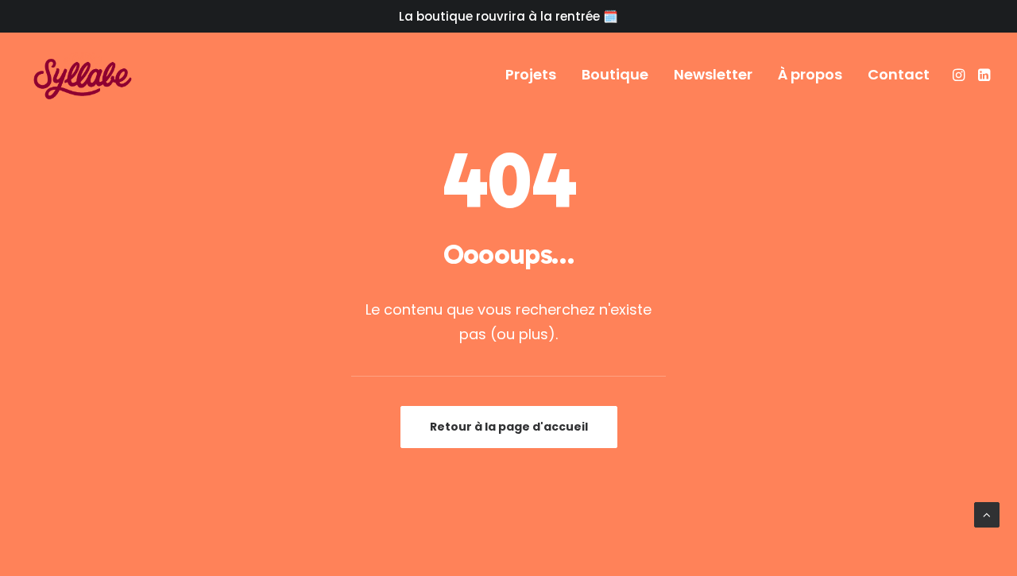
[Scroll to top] (987, 513)
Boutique (615, 74)
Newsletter (713, 74)
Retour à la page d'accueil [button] (509, 427)
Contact (899, 74)
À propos (810, 74)
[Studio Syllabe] (82, 74)
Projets (530, 74)
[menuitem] (530, 75)
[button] (960, 75)
